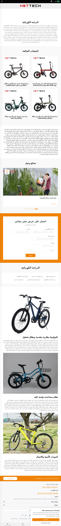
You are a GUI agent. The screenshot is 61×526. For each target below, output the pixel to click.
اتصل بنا (10, 478)
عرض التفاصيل (44, 68)
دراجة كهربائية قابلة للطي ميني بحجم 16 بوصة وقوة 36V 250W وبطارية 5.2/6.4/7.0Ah (45, 84)
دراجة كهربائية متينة (19, 279)
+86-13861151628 (50, 487)
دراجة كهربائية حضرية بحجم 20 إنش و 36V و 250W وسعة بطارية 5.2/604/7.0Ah (16, 84)
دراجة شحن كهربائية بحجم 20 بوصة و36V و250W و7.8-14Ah (16, 117)
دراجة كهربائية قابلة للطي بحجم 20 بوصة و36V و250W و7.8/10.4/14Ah (45, 117)
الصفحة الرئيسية (7, 525)
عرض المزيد (53, 203)
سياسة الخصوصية (14, 518)
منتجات (22, 525)
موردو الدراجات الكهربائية (49, 279)
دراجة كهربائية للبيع (50, 276)
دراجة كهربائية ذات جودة (37, 276)
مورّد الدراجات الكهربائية (22, 276)
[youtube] (29, 515)
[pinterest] (22, 515)
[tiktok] (25, 515)
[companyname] (30, 6)
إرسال (30, 255)
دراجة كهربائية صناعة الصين (33, 279)
